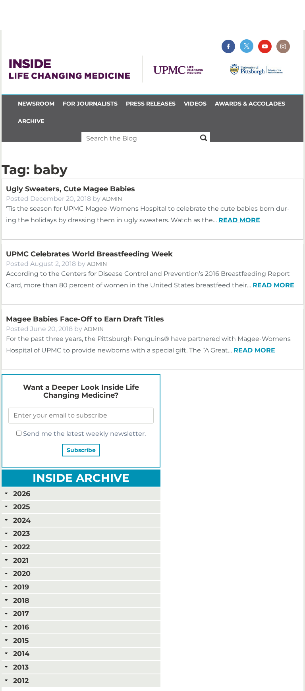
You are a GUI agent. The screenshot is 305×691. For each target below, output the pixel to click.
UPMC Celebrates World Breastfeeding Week (89, 254)
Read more (239, 220)
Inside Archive (81, 478)
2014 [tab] (21, 653)
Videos (195, 103)
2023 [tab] (21, 533)
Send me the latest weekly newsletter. (83, 433)
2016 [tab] (21, 627)
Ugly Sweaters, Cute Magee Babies (70, 189)
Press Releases (151, 103)
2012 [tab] (21, 680)
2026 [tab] (21, 493)
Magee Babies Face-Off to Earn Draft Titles (85, 319)
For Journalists (90, 103)
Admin (112, 198)
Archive (31, 121)
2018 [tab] (21, 600)
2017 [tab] (21, 613)
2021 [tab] (21, 560)
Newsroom (36, 103)
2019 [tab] (21, 587)
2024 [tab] (22, 520)
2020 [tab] (22, 573)
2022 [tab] (21, 547)
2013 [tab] (21, 667)
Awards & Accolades (250, 103)
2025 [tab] (21, 506)
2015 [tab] (21, 640)
